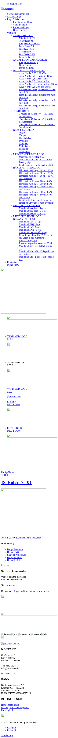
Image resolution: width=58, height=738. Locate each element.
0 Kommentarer (21, 537)
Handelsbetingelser (10, 705)
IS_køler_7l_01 (16, 482)
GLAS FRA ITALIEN (24, 130)
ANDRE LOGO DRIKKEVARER (30, 59)
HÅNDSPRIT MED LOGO (26, 167)
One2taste (36, 537)
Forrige (4, 472)
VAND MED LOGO (23, 35)
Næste (11, 472)
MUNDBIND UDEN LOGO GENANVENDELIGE (27, 217)
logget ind (19, 591)
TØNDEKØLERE (22, 111)
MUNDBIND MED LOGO (26, 205)
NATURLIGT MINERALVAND (29, 70)
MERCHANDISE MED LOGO (28, 154)
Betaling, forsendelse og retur (15, 707)
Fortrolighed (7, 710)
